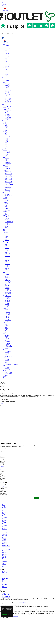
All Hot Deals (6, 236)
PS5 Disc (6, 153)
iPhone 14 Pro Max (7, 58)
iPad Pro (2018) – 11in (8, 103)
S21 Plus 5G (6, 141)
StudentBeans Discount (5, 578)
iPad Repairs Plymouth (4, 574)
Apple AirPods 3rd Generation (9, 222)
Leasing (3, 565)
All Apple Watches (7, 216)
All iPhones (6, 203)
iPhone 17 (6, 50)
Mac (3, 186)
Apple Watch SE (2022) (8, 110)
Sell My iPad (5, 211)
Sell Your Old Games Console (8, 373)
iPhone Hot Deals (7, 45)
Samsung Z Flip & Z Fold (8, 320)
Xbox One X (6, 159)
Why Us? (3, 2)
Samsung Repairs (7, 368)
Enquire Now (1, 403)
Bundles (6, 197)
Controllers (6, 166)
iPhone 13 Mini (7, 63)
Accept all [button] (4, 614)
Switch (4, 161)
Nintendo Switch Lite (7, 164)
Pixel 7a (6, 129)
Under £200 (4, 107)
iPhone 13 (3, 515)
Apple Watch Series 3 (7, 115)
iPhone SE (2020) (7, 73)
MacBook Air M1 (7, 352)
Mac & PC (4, 349)
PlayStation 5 (6, 226)
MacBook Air (5, 170)
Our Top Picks (5, 44)
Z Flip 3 (6, 148)
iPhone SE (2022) (7, 268)
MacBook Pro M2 (7, 354)
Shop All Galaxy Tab (7, 136)
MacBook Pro (5, 177)
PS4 (5, 156)
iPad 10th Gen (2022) (7, 277)
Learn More (1, 469)
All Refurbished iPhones (5, 503)
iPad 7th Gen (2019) (7, 86)
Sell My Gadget (4, 201)
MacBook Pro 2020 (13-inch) (8, 181)
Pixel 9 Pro (6, 124)
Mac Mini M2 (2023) (7, 189)
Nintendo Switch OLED (8, 163)
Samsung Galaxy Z (7, 210)
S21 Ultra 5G (8, 312)
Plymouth (2, 466)
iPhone (6, 207)
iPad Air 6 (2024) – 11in (8, 91)
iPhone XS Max (7, 70)
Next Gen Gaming (7, 151)
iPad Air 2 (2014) (4, 536)
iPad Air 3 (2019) (7, 93)
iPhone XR (6, 71)
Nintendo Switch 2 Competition (6, 597)
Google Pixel (6, 208)
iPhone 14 (6, 60)
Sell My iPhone (5, 202)
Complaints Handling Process (5, 595)
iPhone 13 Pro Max (7, 61)
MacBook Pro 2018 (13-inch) (8, 178)
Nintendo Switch (7, 225)
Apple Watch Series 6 (7, 111)
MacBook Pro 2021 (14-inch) (8, 182)
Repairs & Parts (4, 564)
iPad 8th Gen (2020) (7, 85)
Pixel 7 (6, 130)
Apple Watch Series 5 (7, 113)
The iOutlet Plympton (4, 587)
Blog (2, 5)
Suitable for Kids (7, 80)
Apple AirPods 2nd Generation (9, 221)
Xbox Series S (6, 227)
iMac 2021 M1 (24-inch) (8, 187)
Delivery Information (4, 584)
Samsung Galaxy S (7, 209)
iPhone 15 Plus (7, 56)
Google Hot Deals (7, 121)
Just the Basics (7, 79)
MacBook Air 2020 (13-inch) (8, 172)
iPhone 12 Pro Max (7, 64)
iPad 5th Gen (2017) (7, 87)
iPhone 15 (6, 205)
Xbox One (7, 344)
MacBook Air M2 (7, 353)
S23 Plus (6, 146)
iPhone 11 (6, 69)
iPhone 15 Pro (6, 55)
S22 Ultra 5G (6, 139)
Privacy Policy (3, 593)
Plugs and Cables (7, 196)
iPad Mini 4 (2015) (4, 539)
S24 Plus (6, 144)
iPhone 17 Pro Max (7, 48)
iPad (5, 212)
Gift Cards (3, 579)
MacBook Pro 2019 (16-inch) (8, 180)
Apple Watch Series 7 (7, 302)
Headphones (6, 361)
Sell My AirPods (5, 220)
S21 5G (6, 142)
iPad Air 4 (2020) (7, 92)
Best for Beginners (7, 152)
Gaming (3, 149)
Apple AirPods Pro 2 (7, 223)
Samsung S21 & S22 (7, 309)
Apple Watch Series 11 (8, 117)
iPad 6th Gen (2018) (7, 280)
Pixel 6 (6, 133)
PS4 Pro (6, 155)
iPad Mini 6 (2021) (7, 287)
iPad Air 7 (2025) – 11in (8, 89)
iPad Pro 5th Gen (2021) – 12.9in (9, 98)
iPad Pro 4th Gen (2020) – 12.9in (9, 99)
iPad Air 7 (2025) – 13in (8, 281)
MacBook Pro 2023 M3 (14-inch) (9, 185)
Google (3, 120)
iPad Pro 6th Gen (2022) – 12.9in (9, 97)
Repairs (3, 1)
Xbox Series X (7, 158)
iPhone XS (6, 266)
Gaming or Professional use (8, 81)
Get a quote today (2, 486)
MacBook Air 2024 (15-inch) (8, 175)
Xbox (4, 157)
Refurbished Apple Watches (5, 562)
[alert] (7, 611)
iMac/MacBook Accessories (8, 195)
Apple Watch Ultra (7, 119)
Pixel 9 (6, 125)
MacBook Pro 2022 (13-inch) (8, 183)
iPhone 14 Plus (7, 254)
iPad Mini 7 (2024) (7, 94)
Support (3, 29)
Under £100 (6, 46)
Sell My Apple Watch (6, 215)
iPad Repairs (6, 366)
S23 (5, 147)
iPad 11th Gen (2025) (7, 83)
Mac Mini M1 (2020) (7, 188)
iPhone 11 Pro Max (7, 264)
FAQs (4, 30)
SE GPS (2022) (7, 218)
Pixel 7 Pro (6, 328)
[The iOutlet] (27, 21)
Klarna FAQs (3, 581)
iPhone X (6, 72)
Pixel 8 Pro (6, 126)
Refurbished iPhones (4, 561)
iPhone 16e (6, 51)
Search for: (3, 33)
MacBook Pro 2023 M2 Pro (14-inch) (9, 184)
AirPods (6, 199)
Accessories (4, 165)
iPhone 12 (6, 65)
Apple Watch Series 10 (8, 118)
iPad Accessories (7, 194)
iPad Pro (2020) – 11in (8, 289)
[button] (7, 615)
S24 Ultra (6, 143)
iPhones (4, 229)
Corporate (6, 374)
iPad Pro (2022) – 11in (8, 101)
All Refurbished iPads (4, 532)
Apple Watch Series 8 (7, 108)
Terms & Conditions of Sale (5, 594)
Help (3, 32)
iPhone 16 (6, 54)
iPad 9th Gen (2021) (7, 84)
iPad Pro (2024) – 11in (8, 100)
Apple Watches (3, 104)
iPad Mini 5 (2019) (7, 95)
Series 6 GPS (6, 217)
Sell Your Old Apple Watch (8, 372)
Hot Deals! (3, 228)
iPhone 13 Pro (6, 62)
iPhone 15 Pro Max (7, 253)
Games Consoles (5, 232)
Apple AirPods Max (7, 224)
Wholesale (4, 4)
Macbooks (4, 231)
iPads (2, 77)
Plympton (2, 449)
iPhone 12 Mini (7, 66)
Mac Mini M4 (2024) (7, 190)
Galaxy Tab (4, 135)
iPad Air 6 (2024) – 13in (8, 90)
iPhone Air (6, 49)
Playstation (6, 336)
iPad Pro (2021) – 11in (8, 102)
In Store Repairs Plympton (8, 369)
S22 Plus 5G (6, 138)
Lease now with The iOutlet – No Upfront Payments (11, 364)
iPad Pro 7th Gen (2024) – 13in (9, 294)
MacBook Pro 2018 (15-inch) (8, 179)
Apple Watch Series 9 (7, 301)
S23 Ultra (6, 145)
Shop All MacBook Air (8, 350)
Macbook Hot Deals (7, 168)
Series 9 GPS (6, 219)
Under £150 (4, 109)
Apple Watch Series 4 (7, 114)
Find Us (4, 377)
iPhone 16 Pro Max (7, 249)
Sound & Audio (5, 198)
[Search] (12, 33)
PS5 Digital (6, 154)
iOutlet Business (4, 3)
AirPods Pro (6, 200)
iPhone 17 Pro (6, 245)
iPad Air (6, 213)
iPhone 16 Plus (7, 53)
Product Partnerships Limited (22, 602)
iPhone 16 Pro (6, 52)
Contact (3, 585)
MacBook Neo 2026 (7, 191)
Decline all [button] (9, 614)
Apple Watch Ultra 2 (7, 298)
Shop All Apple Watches (8, 106)
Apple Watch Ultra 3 (7, 116)
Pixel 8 (6, 127)
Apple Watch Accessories (8, 193)
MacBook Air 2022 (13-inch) (8, 173)
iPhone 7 (6, 76)
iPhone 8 (6, 75)
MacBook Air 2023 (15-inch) (8, 174)
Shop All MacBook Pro (8, 351)
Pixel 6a (6, 132)
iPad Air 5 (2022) (7, 284)
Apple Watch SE (7, 304)
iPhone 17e (6, 47)
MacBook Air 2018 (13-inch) (8, 171)
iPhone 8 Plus (6, 74)
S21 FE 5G (6, 140)
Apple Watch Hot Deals (8, 105)
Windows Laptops (7, 169)
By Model (4, 57)
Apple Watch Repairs (7, 367)
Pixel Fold (6, 122)
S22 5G (6, 137)
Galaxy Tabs (6, 321)
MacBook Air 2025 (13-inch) (8, 176)
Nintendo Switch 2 (7, 162)
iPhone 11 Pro (6, 68)
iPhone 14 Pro (6, 59)
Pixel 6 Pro (6, 330)
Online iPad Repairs (4, 571)
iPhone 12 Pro (6, 261)
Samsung (4, 308)
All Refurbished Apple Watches (6, 549)
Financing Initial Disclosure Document (6, 596)
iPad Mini (6, 214)
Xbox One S (6, 160)
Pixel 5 (6, 134)
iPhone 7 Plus (6, 270)
